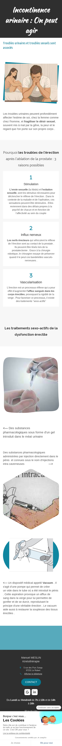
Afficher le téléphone (33, 674)
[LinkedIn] (35, 692)
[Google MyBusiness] (27, 692)
